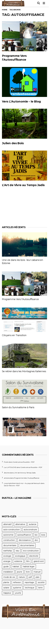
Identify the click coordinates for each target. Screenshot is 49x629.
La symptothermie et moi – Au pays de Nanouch (22, 483)
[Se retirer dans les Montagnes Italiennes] (24, 356)
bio (36, 535)
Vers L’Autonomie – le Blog (21, 101)
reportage (29, 582)
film (28, 561)
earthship (7, 551)
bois (43, 535)
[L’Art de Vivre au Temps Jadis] (24, 166)
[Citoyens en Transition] (24, 320)
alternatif (7, 524)
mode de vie (9, 577)
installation (8, 572)
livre (28, 572)
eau (17, 551)
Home (4, 10)
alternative (20, 524)
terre (40, 587)
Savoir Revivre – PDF (12, 486)
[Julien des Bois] (24, 124)
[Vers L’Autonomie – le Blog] (24, 82)
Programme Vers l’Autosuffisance (20, 299)
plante (6, 582)
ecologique (20, 556)
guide (6, 566)
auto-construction (11, 529)
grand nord (39, 561)
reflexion (17, 582)
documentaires (27, 545)
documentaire (9, 545)
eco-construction (31, 551)
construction (9, 540)
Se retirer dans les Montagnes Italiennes (24, 371)
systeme (17, 587)
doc (36, 540)
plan (37, 577)
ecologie (7, 556)
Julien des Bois (13, 143)
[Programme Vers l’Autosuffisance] (24, 36)
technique (29, 587)
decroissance (25, 540)
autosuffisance (24, 535)
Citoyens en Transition (14, 335)
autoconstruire (30, 529)
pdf (30, 577)
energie (6, 561)
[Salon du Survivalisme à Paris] (24, 392)
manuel (37, 572)
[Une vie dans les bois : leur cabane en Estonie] (24, 244)
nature (22, 577)
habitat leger (28, 566)
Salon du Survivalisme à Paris (18, 407)
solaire (6, 587)
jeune (19, 572)
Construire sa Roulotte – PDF (23, 462)
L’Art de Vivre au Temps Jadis (23, 185)
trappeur (7, 593)
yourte (18, 593)
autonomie (8, 535)
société (41, 582)
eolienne (18, 561)
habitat (16, 566)
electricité (33, 556)
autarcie (32, 524)
